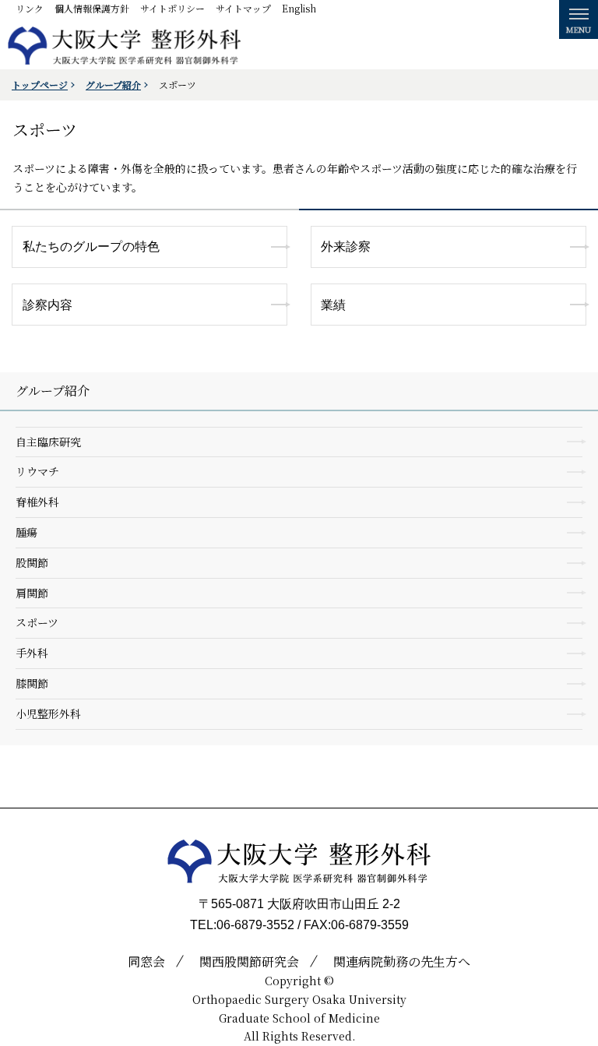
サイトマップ (243, 8)
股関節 (32, 562)
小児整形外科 (48, 713)
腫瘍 (26, 532)
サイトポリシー (172, 8)
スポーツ (37, 622)
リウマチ (37, 471)
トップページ (40, 84)
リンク (30, 8)
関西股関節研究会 (249, 961)
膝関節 (32, 683)
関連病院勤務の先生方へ (401, 961)
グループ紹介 (113, 84)
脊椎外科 (37, 501)
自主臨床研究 (48, 441)
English (299, 8)
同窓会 (146, 961)
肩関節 (32, 592)
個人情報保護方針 (92, 8)
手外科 (32, 652)
